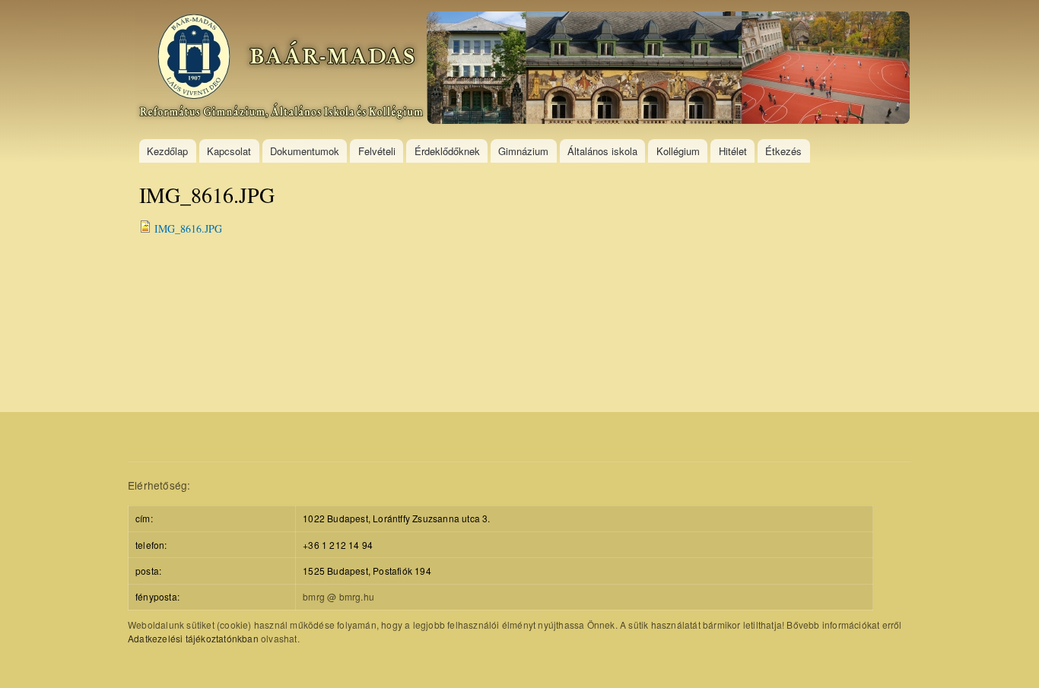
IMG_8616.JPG (188, 228)
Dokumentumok (304, 151)
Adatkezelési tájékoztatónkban (193, 638)
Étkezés (783, 151)
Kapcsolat (229, 151)
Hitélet (733, 151)
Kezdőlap (167, 151)
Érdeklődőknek (447, 151)
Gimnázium (523, 151)
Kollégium (678, 151)
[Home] (524, 69)
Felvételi (377, 151)
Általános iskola (602, 151)
